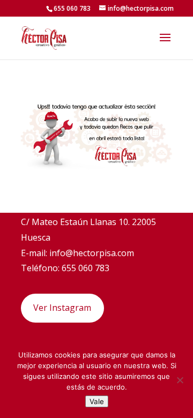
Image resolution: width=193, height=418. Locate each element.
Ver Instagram (62, 308)
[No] (179, 380)
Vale (97, 401)
